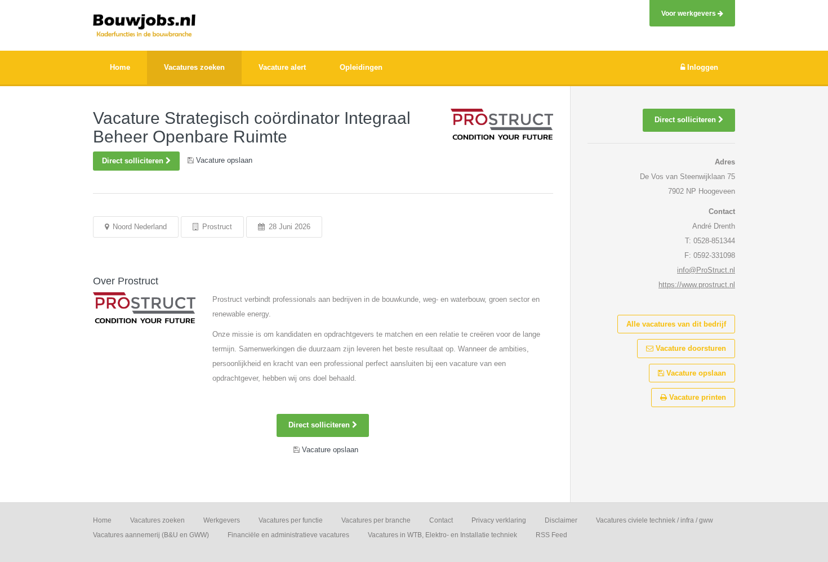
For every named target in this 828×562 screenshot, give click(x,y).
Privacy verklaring (498, 520)
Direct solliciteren (134, 161)
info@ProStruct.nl (706, 270)
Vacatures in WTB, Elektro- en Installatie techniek (442, 535)
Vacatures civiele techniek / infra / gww (654, 520)
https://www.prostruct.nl (696, 284)
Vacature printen (696, 397)
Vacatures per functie (291, 520)
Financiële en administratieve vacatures (288, 535)
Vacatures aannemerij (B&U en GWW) (151, 535)
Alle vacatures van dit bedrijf (676, 324)
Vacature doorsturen (689, 348)
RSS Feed (551, 535)
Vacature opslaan (695, 373)
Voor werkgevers (689, 13)
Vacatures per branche (376, 520)
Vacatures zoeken (157, 520)
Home (102, 520)
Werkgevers (221, 520)
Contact (441, 520)
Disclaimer (561, 520)
